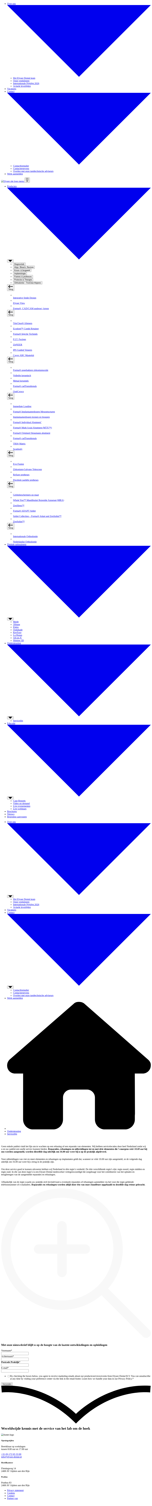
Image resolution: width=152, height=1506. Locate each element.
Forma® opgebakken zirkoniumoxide (30, 370)
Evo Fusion (18, 464)
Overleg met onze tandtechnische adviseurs (33, 171)
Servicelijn (18, 720)
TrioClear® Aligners (22, 323)
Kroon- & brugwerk (22, 270)
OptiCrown (18, 391)
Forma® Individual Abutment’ (27, 422)
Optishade (18, 630)
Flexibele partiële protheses (25, 480)
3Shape (16, 624)
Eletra (16, 627)
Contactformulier (21, 166)
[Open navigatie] (27, 180)
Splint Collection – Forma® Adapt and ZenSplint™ (37, 516)
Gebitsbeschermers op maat (26, 495)
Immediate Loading (22, 406)
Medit (16, 622)
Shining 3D (18, 640)
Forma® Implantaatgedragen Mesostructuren (34, 411)
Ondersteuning (14, 1131)
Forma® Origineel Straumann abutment (31, 433)
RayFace (17, 632)
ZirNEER (17, 344)
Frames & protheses (23, 276)
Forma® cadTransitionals (25, 386)
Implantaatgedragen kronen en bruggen (31, 417)
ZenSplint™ (19, 521)
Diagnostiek (19, 264)
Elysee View (19, 303)
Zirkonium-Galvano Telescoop (27, 469)
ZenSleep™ (18, 505)
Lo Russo (17, 635)
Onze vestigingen (21, 80)
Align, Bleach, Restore (24, 267)
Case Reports (19, 800)
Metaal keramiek (21, 381)
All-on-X (17, 638)
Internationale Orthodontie (25, 536)
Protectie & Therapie (23, 280)
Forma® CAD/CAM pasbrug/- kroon (31, 308)
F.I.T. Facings (19, 339)
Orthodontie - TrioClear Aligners (27, 283)
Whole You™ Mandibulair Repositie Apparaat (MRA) (38, 500)
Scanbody (17, 449)
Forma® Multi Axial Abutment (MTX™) (32, 427)
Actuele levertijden (22, 86)
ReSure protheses (21, 474)
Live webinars (19, 808)
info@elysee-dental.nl (11, 1457)
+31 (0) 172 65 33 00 (11, 1454)
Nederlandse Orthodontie (25, 541)
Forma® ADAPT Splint (24, 511)
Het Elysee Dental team (24, 78)
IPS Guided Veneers (22, 350)
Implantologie (20, 273)
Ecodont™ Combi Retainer (26, 328)
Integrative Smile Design (24, 298)
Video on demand (21, 803)
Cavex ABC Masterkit (23, 355)
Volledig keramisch (22, 375)
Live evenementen (21, 806)
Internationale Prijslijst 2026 (26, 83)
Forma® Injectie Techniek (25, 334)
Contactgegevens (21, 168)
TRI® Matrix (19, 443)
